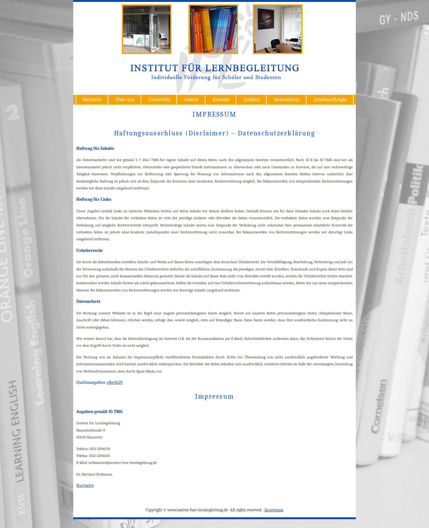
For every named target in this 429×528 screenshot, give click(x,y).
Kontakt (221, 99)
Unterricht (159, 99)
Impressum (274, 510)
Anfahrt (251, 99)
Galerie (191, 99)
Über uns (125, 99)
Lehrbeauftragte (330, 99)
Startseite (92, 99)
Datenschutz (287, 99)
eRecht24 (115, 382)
